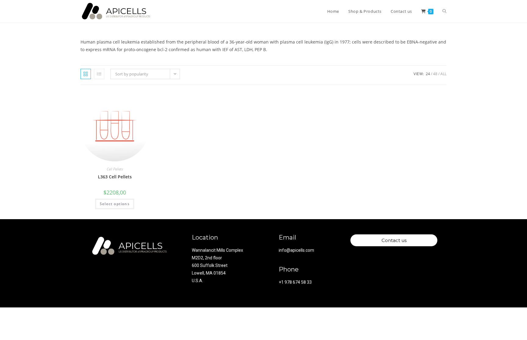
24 (428, 73)
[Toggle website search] (444, 11)
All (443, 73)
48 (435, 73)
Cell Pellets (115, 169)
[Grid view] (86, 74)
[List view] (99, 74)
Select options (115, 203)
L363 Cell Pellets (115, 177)
